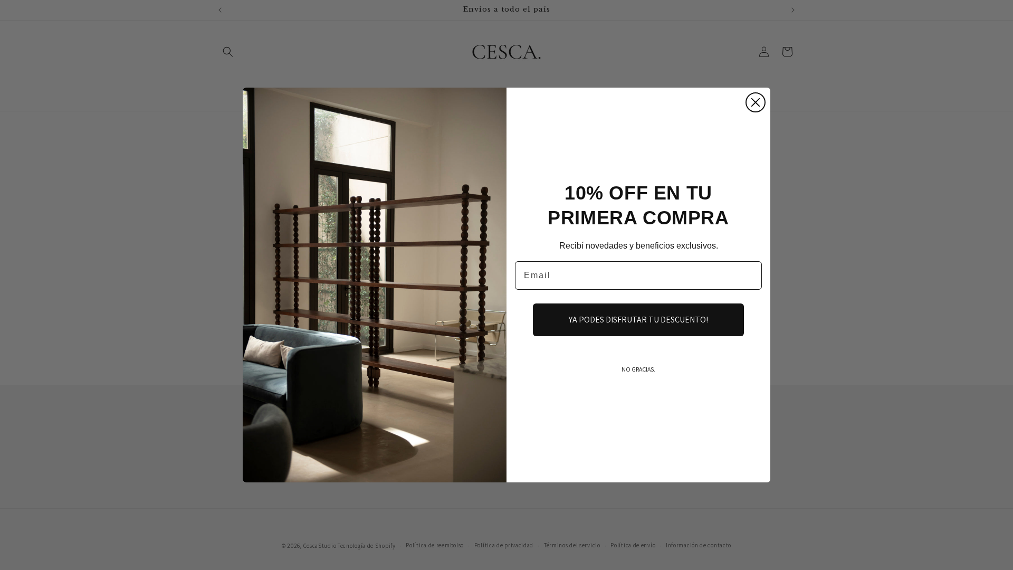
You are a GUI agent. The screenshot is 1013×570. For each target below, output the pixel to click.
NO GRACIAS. (638, 369)
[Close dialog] (755, 102)
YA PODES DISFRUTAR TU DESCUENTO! (638, 319)
